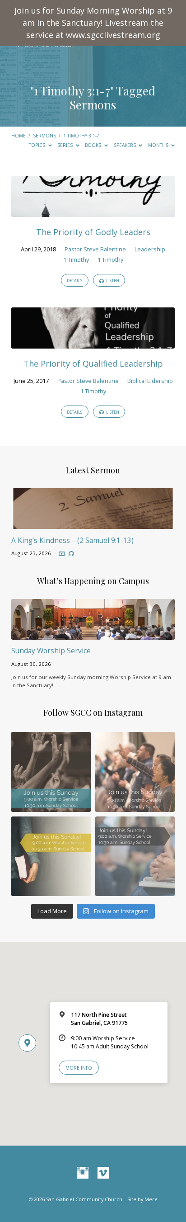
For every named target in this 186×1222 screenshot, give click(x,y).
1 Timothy (76, 259)
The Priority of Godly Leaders (93, 231)
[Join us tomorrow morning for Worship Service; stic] (51, 772)
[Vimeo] (103, 1173)
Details (74, 280)
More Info (78, 1068)
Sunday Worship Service (51, 651)
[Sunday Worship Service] (93, 634)
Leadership (150, 249)
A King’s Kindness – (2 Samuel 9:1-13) (72, 540)
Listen (112, 280)
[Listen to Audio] (71, 554)
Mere (151, 1199)
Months (159, 145)
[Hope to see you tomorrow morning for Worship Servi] (135, 772)
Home (18, 135)
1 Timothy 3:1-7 (72, 90)
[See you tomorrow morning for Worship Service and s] (51, 856)
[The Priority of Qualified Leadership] (93, 343)
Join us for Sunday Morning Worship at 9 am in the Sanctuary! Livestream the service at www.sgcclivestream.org (93, 22)
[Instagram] (82, 1173)
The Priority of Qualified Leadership (93, 363)
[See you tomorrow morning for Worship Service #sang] (135, 856)
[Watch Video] (62, 554)
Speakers (125, 145)
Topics (37, 145)
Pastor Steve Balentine (95, 249)
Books (93, 145)
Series (65, 145)
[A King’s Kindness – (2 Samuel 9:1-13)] (93, 523)
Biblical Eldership (150, 381)
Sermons (44, 135)
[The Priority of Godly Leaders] (93, 212)
